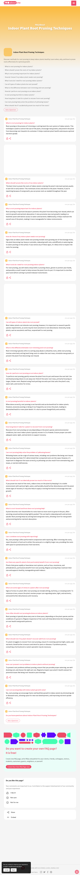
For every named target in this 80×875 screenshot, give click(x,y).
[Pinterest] (51, 872)
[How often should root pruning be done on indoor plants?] (7, 626)
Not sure (13, 797)
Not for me (14, 802)
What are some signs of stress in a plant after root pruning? (27, 588)
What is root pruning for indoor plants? (19, 66)
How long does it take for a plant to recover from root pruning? (27, 98)
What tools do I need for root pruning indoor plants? (23, 81)
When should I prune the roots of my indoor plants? (23, 70)
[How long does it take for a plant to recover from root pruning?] (7, 439)
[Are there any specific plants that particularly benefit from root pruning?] (7, 575)
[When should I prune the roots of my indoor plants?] (7, 195)
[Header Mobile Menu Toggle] (73, 3)
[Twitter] (44, 872)
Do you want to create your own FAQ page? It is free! (31, 751)
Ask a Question (11, 110)
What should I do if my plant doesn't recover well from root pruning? (31, 639)
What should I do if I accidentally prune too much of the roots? (27, 105)
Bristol (43, 868)
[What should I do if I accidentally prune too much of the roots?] (7, 495)
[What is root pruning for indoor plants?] (7, 138)
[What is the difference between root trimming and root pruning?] (7, 360)
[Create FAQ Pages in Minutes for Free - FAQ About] (12, 3)
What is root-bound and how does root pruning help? (25, 508)
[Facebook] (48, 872)
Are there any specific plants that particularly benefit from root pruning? (32, 562)
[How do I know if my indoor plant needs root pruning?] (7, 252)
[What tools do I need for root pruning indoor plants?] (7, 277)
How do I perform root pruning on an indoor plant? (23, 91)
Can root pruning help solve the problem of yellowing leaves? (27, 102)
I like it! (13, 793)
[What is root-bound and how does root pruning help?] (7, 523)
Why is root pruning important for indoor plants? (22, 73)
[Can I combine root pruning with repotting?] (7, 549)
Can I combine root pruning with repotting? (22, 536)
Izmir (57, 868)
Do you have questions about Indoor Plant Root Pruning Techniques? (31, 715)
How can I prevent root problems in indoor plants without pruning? (30, 664)
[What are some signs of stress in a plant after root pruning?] (7, 600)
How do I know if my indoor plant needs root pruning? (24, 77)
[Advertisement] (40, 159)
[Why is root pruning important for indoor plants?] (7, 224)
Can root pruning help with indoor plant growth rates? (26, 690)
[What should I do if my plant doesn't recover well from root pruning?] (7, 651)
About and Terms (33, 872)
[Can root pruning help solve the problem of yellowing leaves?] (7, 467)
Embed (13, 817)
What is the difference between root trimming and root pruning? (28, 88)
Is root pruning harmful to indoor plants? (19, 95)
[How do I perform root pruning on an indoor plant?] (7, 388)
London (48, 868)
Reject (13, 870)
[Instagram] (41, 872)
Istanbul (53, 868)
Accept (6, 870)
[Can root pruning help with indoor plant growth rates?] (7, 702)
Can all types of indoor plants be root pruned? (21, 84)
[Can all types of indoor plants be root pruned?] (7, 335)
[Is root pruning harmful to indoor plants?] (7, 414)
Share (13, 812)
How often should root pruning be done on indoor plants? (27, 613)
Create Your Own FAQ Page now (19, 767)
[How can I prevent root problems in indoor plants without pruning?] (7, 677)
